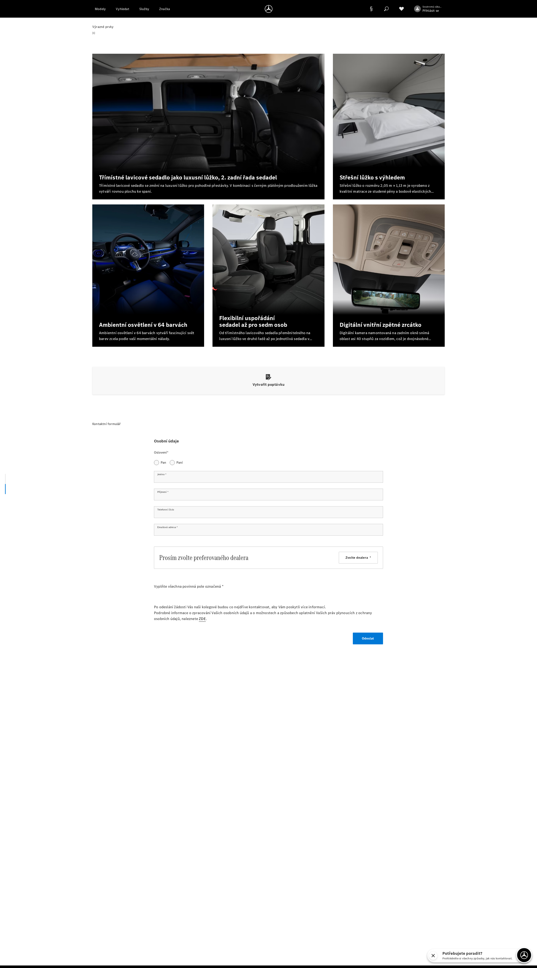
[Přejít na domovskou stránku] (268, 9)
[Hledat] (386, 8)
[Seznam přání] (401, 8)
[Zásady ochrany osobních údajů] (371, 8)
